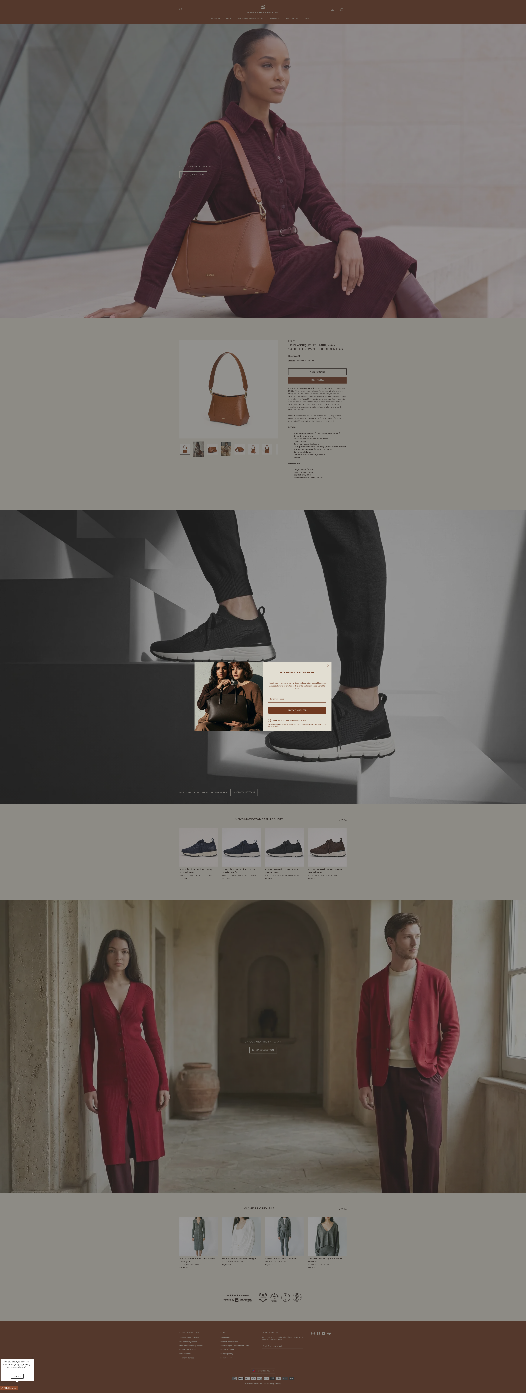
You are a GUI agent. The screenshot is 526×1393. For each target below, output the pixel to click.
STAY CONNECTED (297, 710)
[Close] (328, 665)
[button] (20, 1388)
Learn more (17, 1376)
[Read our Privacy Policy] (324, 724)
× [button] (32, 1357)
